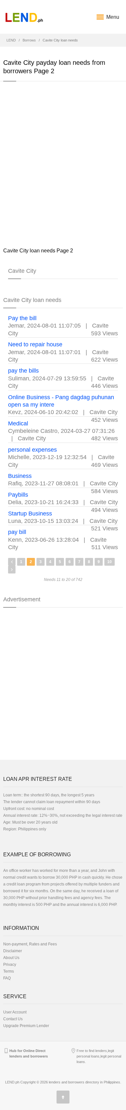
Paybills (18, 494)
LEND (11, 40)
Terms (8, 971)
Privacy (9, 964)
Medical (18, 423)
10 (109, 562)
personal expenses (32, 449)
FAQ (7, 978)
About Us (11, 957)
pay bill (17, 532)
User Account (14, 1012)
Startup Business (30, 513)
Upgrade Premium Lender (26, 1025)
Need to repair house (35, 344)
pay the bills (23, 370)
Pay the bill (22, 318)
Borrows (29, 40)
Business (20, 476)
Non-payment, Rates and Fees (30, 944)
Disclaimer (12, 951)
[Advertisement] (63, 164)
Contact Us (13, 1019)
